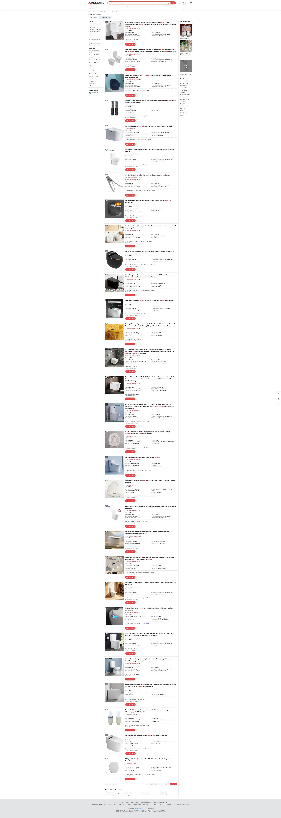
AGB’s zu (146, 813)
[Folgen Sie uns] (166, 802)
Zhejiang (92, 78)
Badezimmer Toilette (185, 94)
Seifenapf (125, 794)
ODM (92, 65)
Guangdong (93, 76)
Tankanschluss (155, 6)
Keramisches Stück (132, 6)
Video (107, 21)
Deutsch (129, 804)
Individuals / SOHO (94, 58)
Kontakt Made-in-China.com (146, 802)
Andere (91, 71)
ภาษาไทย (169, 804)
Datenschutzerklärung (135, 802)
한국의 (151, 804)
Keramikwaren (183, 113)
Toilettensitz (183, 101)
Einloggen (191, 4)
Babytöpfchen (183, 103)
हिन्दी (165, 804)
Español (124, 804)
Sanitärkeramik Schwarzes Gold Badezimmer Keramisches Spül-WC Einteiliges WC (150, 251)
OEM (91, 67)
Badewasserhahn (145, 792)
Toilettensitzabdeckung (123, 6)
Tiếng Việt (178, 804)
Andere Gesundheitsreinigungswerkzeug (113, 795)
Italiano (139, 804)
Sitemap (155, 802)
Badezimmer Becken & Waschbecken (113, 794)
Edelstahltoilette (184, 106)
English (100, 804)
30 (113, 784)
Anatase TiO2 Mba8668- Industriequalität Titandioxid (185, 38)
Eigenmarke (93, 69)
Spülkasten (94, 33)
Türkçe (173, 804)
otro (91, 56)
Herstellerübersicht (105, 17)
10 (110, 784)
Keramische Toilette (184, 99)
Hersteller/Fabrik (94, 54)
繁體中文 (110, 804)
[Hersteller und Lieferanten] (96, 3)
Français (119, 804)
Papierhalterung (163, 794)
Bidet (92, 27)
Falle (181, 97)
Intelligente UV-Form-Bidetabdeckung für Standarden (142, 457)
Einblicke (160, 802)
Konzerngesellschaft (94, 60)
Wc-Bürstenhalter (127, 795)
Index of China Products (149, 805)
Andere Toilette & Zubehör (95, 24)
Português (135, 804)
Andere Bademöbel (145, 794)
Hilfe (178, 9)
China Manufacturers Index (137, 805)
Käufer (170, 9)
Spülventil (161, 6)
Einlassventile (140, 6)
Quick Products (128, 805)
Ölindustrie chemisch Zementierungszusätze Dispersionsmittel (185, 55)
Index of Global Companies (161, 805)
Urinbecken (182, 108)
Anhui (91, 81)
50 (116, 784)
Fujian (91, 80)
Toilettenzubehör (147, 6)
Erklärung (119, 802)
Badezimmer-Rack (127, 792)
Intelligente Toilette (95, 31)
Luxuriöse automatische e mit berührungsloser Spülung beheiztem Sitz (149, 300)
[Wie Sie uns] (164, 802)
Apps (183, 9)
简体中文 (105, 804)
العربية (155, 804)
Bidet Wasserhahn (163, 792)
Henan (91, 83)
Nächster (173, 784)
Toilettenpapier (108, 792)
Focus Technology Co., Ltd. (139, 808)
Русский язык (145, 804)
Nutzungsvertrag (125, 802)
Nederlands (160, 804)
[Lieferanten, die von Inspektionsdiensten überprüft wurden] (95, 43)
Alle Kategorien (93, 9)
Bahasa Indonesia (185, 804)
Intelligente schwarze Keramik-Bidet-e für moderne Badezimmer (146, 735)
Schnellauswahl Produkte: (112, 6)
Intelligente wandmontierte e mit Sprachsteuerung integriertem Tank (148, 126)
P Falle (181, 110)
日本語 (115, 804)
